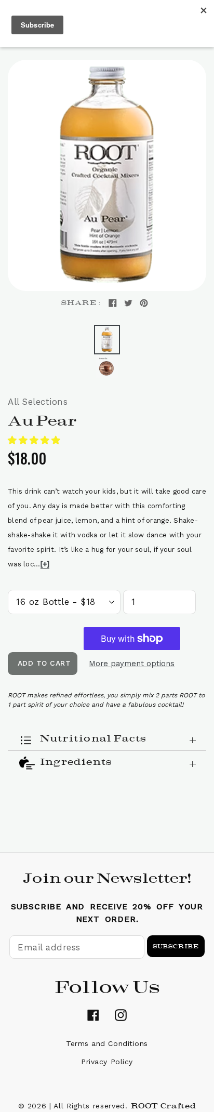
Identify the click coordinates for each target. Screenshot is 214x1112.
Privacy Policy (106, 1061)
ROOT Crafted (163, 1106)
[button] (35, 440)
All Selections (38, 401)
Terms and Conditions (107, 1043)
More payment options (132, 663)
